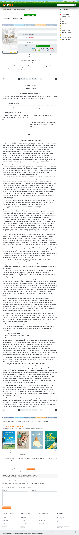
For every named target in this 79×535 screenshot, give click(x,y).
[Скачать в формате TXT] (43, 51)
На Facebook (7, 25)
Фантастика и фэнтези (66, 12)
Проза (63, 21)
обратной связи (39, 533)
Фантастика (48, 4)
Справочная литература (66, 32)
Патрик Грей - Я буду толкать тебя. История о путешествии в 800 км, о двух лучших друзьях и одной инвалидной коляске (9, 451)
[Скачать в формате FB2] (34, 51)
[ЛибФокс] (7, 5)
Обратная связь (60, 527)
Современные (41, 521)
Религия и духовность (66, 30)
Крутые (3, 523)
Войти (66, 1)
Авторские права (29, 15)
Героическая (23, 517)
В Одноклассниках (41, 25)
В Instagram (29, 25)
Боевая (21, 515)
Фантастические (42, 518)
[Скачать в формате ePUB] (38, 51)
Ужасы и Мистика (24, 524)
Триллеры (4, 524)
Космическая (23, 520)
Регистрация (72, 1)
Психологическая (23, 523)
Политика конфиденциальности (63, 526)
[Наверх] (75, 532)
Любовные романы (39, 4)
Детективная (23, 518)
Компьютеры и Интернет (66, 37)
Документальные (65, 19)
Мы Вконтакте (51, 25)
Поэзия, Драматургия (66, 39)
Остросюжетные (42, 520)
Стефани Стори (32, 31)
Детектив (4, 517)
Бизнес (63, 28)
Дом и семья (64, 26)
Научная (22, 521)
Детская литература (65, 25)
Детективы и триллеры (27, 4)
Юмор (63, 35)
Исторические (5, 520)
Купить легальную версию (43, 45)
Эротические (41, 523)
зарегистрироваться (17, 476)
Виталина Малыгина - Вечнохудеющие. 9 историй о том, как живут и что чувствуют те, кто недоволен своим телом (37, 451)
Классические (5, 521)
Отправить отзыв (6, 507)
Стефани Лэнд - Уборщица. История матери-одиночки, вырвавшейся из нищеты (51, 451)
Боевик (3, 515)
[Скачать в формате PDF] (52, 51)
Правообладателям (60, 524)
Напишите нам (45, 54)
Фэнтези (22, 526)
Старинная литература (66, 34)
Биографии (31, 37)
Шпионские (4, 526)
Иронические (5, 518)
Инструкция (48, 56)
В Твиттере (18, 25)
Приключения (64, 23)
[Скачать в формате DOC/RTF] (47, 51)
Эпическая (22, 527)
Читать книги (18, 4)
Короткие (40, 517)
